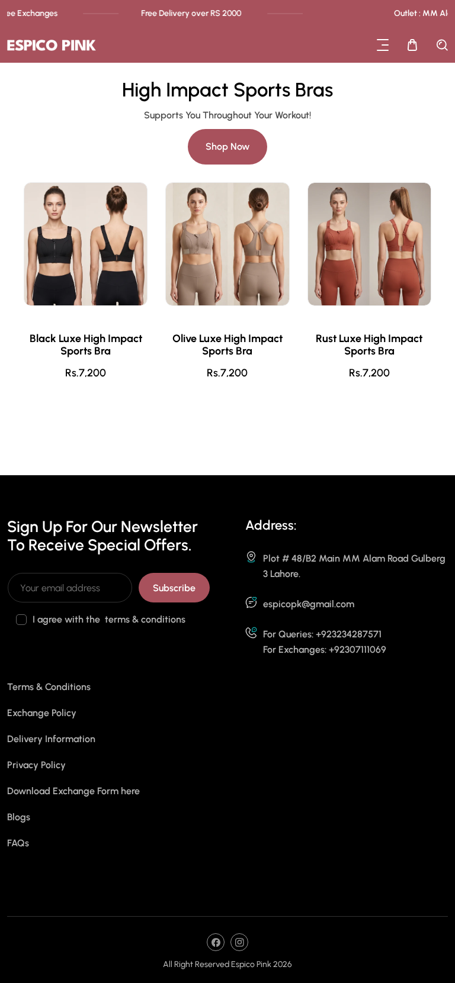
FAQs (18, 843)
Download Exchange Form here (73, 791)
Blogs (18, 817)
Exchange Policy (41, 712)
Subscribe (174, 588)
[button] (383, 45)
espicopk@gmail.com (308, 604)
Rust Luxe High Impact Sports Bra (369, 345)
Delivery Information (51, 738)
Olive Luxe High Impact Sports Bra (227, 345)
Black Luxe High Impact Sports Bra (86, 345)
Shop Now (227, 146)
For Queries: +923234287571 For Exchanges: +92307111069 (324, 642)
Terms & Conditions (49, 686)
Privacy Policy (36, 765)
